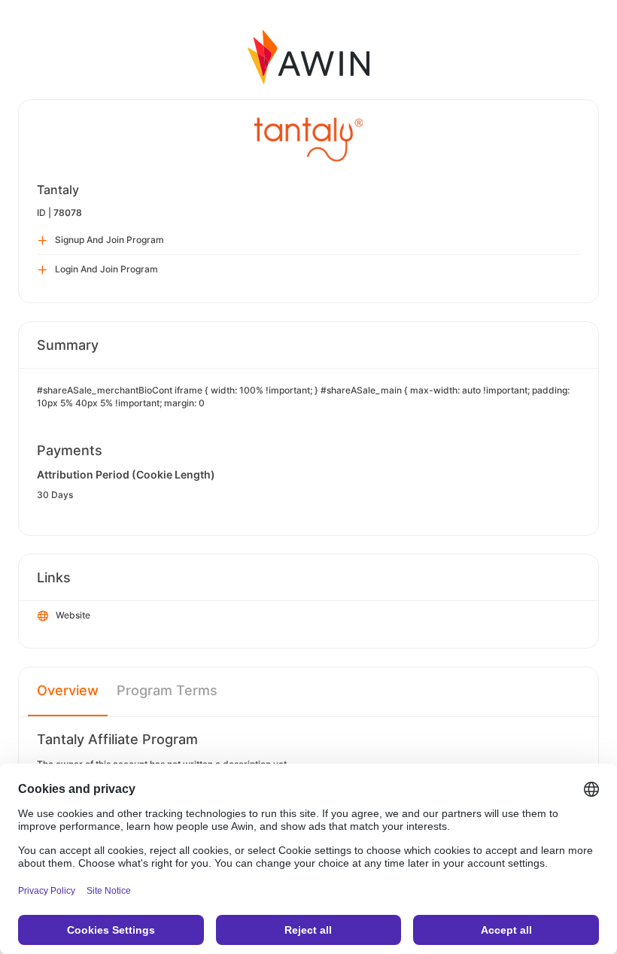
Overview (68, 690)
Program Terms (167, 690)
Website (73, 615)
